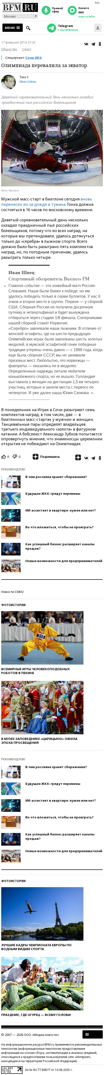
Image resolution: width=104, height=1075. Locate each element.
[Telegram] (93, 44)
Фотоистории (13, 605)
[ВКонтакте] (86, 44)
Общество (9, 49)
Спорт (26, 49)
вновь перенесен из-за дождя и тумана (46, 201)
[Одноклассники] (100, 44)
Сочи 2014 (33, 57)
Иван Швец (28, 81)
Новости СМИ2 (12, 592)
